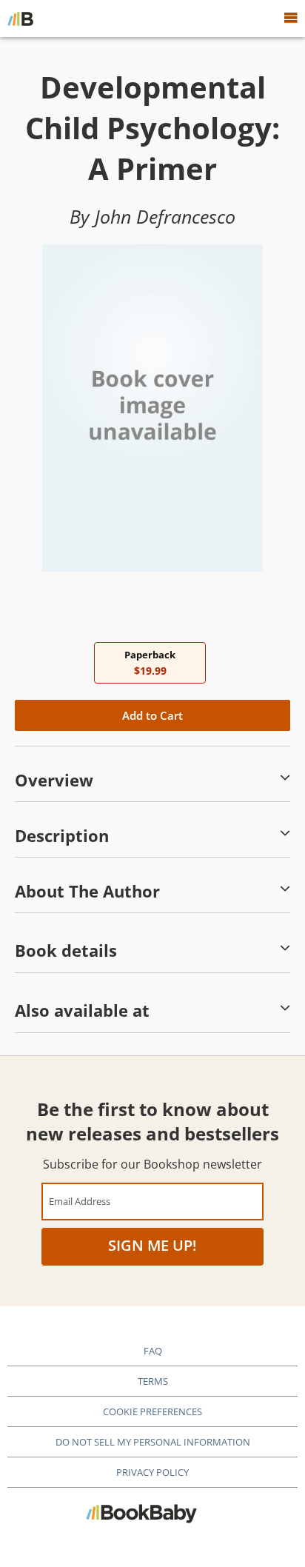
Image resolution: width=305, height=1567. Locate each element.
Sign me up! (152, 1245)
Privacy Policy (152, 1472)
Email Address (79, 1201)
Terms (153, 1381)
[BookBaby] (20, 18)
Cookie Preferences (152, 1411)
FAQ (153, 1350)
